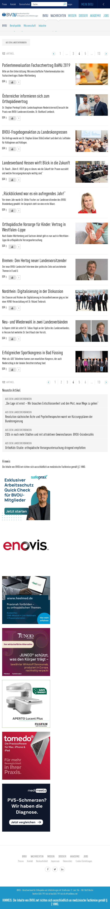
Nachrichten (58, 15)
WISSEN (72, 15)
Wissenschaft (30, 25)
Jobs (106, 15)
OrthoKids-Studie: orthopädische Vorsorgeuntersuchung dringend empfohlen (45, 447)
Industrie (42, 25)
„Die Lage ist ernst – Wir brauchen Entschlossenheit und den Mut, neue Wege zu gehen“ (51, 403)
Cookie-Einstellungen (84, 861)
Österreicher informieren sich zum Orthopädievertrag (25, 98)
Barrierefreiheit (24, 4)
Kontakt (13, 4)
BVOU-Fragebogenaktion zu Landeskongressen (34, 132)
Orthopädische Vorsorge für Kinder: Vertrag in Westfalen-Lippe (34, 226)
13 (99, 53)
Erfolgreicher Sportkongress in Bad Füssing (32, 352)
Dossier (83, 15)
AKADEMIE (95, 15)
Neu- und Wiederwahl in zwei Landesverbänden (35, 322)
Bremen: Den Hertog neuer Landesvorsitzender (34, 260)
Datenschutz (67, 861)
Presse (4, 4)
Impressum (55, 861)
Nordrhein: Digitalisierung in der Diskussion (32, 291)
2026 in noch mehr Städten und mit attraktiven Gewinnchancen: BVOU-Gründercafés (49, 434)
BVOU (45, 15)
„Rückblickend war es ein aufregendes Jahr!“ (34, 193)
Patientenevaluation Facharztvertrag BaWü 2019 (36, 65)
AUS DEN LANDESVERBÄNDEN (16, 42)
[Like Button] (12, 82)
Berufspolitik (15, 25)
